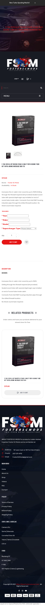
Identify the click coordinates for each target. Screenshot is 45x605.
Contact (5, 490)
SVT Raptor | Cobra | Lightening (13, 569)
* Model (5, 224)
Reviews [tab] (4, 273)
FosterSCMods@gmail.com (22, 457)
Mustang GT (6, 556)
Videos (4, 481)
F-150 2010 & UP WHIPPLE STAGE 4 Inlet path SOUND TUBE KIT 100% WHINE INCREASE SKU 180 (22, 379)
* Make (5, 220)
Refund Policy (7, 510)
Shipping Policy (7, 515)
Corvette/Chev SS (8, 535)
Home (22, 24)
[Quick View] (5, 341)
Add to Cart (13, 242)
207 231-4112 (17, 453)
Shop (3, 477)
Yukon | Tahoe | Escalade (10, 539)
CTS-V (4, 544)
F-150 (4, 564)
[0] (28, 79)
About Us (5, 473)
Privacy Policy (7, 506)
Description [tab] (6, 269)
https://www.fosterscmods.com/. (28, 584)
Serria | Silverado (8, 531)
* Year (4, 216)
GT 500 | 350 (6, 560)
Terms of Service (8, 502)
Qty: (3, 235)
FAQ (3, 486)
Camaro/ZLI (6, 527)
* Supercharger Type (11, 228)
